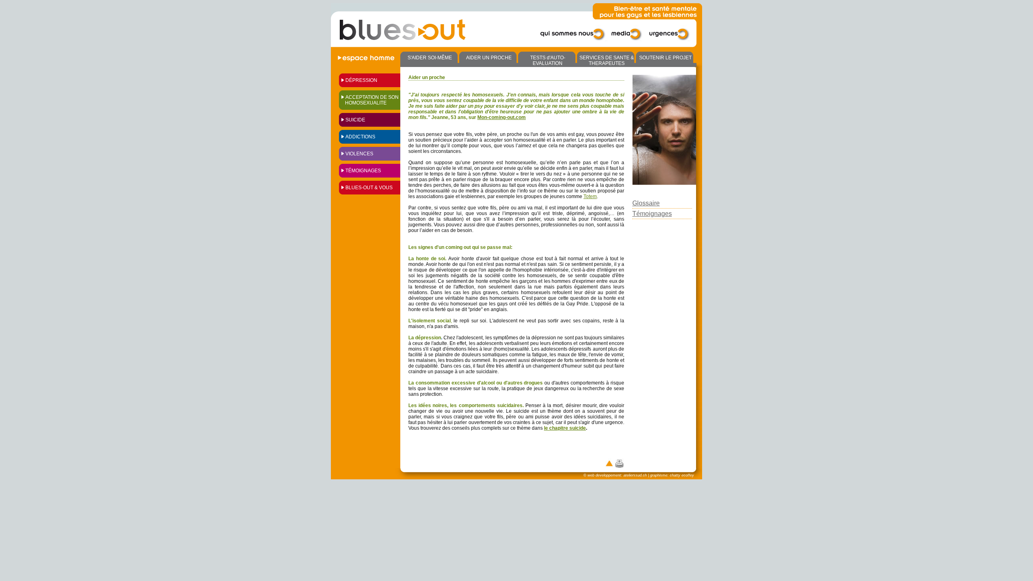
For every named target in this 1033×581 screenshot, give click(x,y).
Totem (590, 196)
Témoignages (363, 170)
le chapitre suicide (565, 428)
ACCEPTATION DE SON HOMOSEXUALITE (372, 100)
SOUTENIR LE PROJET (665, 58)
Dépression (361, 80)
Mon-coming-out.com (501, 117)
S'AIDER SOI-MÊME (430, 58)
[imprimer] (619, 463)
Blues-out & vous (369, 187)
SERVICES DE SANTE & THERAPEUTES (606, 60)
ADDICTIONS (360, 137)
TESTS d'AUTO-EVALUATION (547, 60)
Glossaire (646, 203)
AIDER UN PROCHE (489, 58)
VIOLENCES (359, 154)
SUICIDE (355, 120)
